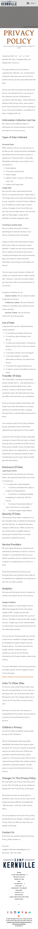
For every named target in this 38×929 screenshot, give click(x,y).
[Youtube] (26, 912)
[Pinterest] (22, 912)
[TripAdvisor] (30, 912)
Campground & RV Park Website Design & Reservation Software (19, 923)
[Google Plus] (11, 912)
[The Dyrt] (19, 916)
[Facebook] (8, 912)
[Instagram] (15, 912)
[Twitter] (19, 912)
